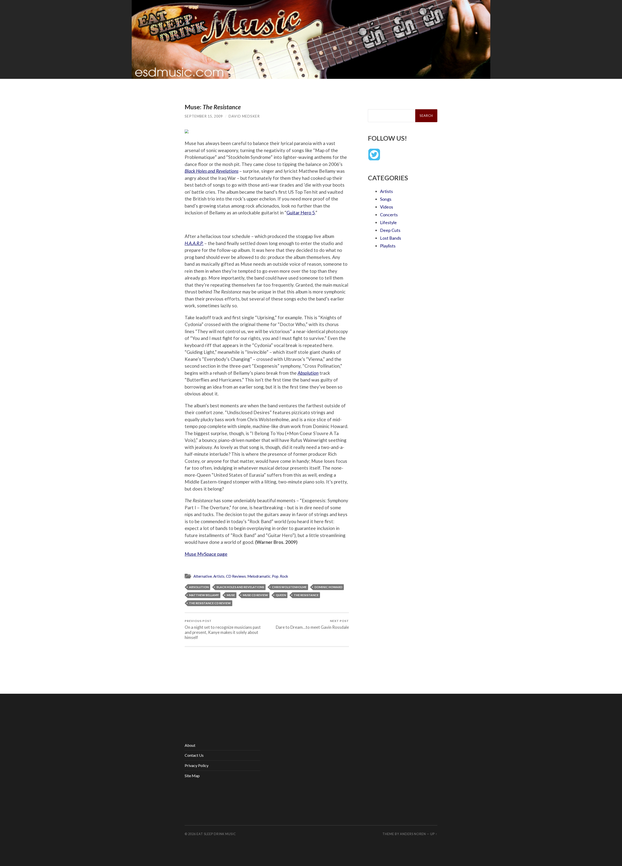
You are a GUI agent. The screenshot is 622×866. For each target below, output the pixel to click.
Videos (386, 207)
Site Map (192, 775)
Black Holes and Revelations (240, 587)
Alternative (202, 576)
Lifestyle (388, 222)
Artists (219, 576)
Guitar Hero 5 (300, 212)
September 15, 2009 (204, 116)
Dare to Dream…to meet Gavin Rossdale (312, 624)
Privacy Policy (196, 765)
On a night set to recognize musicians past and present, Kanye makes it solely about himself (223, 629)
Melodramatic (258, 576)
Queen (281, 595)
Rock (284, 576)
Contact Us (194, 755)
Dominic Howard (328, 587)
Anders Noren (413, 834)
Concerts (389, 214)
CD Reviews (236, 576)
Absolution (199, 587)
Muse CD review (255, 595)
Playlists (388, 245)
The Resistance (306, 595)
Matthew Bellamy (204, 595)
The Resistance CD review (210, 603)
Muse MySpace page (206, 554)
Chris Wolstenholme (289, 587)
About (190, 745)
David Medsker (244, 116)
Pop (275, 576)
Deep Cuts (390, 230)
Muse (231, 595)
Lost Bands (390, 238)
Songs (385, 199)
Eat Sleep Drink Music (216, 834)
